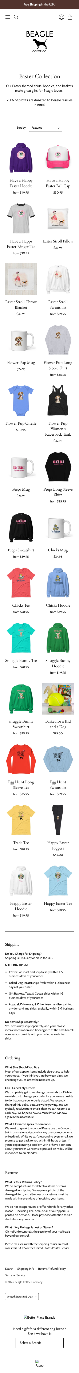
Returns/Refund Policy (52, 1269)
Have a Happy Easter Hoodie (21, 183)
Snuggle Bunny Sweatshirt (20, 723)
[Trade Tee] (21, 820)
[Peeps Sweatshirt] (21, 528)
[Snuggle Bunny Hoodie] (58, 638)
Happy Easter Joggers (58, 845)
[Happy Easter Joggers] (58, 820)
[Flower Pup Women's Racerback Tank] (58, 401)
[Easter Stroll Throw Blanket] (21, 279)
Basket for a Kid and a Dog (58, 723)
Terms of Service (15, 1275)
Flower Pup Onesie (20, 423)
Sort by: (21, 127)
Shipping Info (25, 1269)
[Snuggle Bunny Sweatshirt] (21, 699)
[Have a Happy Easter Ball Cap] (58, 158)
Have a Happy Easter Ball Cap (58, 183)
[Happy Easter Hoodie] (21, 881)
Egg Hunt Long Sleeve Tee (21, 784)
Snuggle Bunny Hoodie (58, 663)
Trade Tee (21, 842)
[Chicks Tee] (21, 583)
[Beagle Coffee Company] (39, 41)
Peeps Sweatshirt (21, 550)
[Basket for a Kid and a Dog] (58, 699)
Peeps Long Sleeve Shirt (58, 491)
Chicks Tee (21, 605)
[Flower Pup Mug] (21, 340)
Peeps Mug (21, 489)
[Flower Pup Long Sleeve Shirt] (58, 340)
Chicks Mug (58, 550)
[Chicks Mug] (58, 528)
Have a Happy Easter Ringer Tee (21, 243)
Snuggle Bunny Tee (21, 660)
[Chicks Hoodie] (58, 583)
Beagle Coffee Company (29, 1282)
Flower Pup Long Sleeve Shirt (58, 365)
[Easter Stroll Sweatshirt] (58, 279)
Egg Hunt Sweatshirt (58, 784)
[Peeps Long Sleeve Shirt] (58, 467)
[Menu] (7, 17)
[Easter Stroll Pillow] (58, 218)
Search (9, 1269)
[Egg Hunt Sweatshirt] (58, 759)
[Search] (16, 17)
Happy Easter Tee (58, 903)
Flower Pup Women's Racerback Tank (58, 428)
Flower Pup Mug (21, 362)
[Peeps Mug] (21, 467)
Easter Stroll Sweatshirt (58, 304)
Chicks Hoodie (58, 605)
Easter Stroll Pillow (58, 241)
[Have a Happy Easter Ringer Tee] (21, 218)
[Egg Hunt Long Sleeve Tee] (21, 759)
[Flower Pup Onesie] (21, 401)
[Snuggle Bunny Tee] (21, 638)
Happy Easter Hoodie (21, 906)
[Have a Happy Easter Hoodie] (21, 158)
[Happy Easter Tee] (58, 881)
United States (20, 1296)
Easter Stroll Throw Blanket (21, 304)
